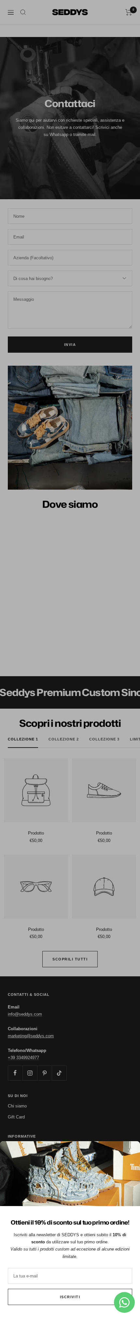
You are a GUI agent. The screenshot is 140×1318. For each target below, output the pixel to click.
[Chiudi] (130, 1151)
